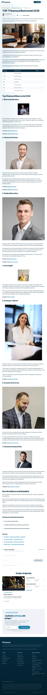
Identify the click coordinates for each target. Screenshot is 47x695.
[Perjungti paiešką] (42, 2)
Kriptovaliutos (5, 660)
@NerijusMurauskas (12, 259)
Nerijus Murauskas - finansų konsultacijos (14, 541)
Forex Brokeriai (20, 660)
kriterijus (17, 65)
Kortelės (4, 661)
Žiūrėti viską (29, 590)
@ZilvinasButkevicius (12, 130)
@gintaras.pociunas (13, 189)
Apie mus (34, 654)
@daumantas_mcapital (13, 486)
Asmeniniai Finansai (6, 658)
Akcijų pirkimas (20, 665)
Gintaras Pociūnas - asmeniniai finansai (13, 539)
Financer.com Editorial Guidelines (36, 667)
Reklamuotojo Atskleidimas (37, 662)
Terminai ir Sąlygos (35, 664)
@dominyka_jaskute (13, 379)
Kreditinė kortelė (20, 656)
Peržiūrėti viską (41, 549)
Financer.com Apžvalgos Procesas (37, 661)
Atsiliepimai (4, 663)
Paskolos (4, 654)
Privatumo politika (35, 692)
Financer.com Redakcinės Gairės (37, 670)
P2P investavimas (20, 663)
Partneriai (34, 658)
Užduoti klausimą (38, 560)
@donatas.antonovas (13, 442)
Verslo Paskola (20, 658)
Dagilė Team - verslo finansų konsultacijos (14, 544)
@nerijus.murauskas (13, 261)
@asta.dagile (11, 297)
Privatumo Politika (35, 671)
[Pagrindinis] (5, 2)
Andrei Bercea (9, 14)
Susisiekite (34, 656)
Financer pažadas (26, 15)
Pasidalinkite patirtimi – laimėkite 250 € (38, 674)
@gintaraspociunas (11, 186)
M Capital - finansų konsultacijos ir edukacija (14, 537)
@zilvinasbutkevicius (13, 133)
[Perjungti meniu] (44, 2)
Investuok (4, 656)
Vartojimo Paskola (20, 661)
